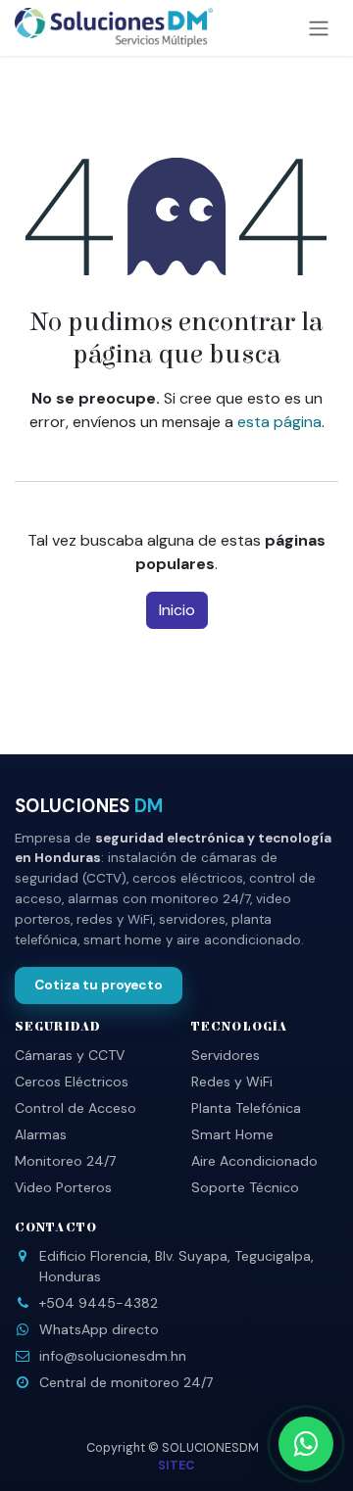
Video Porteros (63, 1187)
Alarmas (41, 1134)
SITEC (176, 1465)
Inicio (177, 610)
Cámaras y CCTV (70, 1055)
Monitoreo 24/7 (65, 1161)
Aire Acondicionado (254, 1161)
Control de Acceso (75, 1108)
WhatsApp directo (99, 1329)
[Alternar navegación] (318, 28)
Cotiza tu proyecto (98, 985)
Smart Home (232, 1134)
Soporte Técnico (245, 1187)
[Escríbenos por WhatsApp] (305, 1444)
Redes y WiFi (232, 1081)
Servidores (225, 1055)
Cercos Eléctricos (71, 1081)
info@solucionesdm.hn (112, 1356)
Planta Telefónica (246, 1108)
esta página (279, 421)
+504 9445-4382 (98, 1303)
